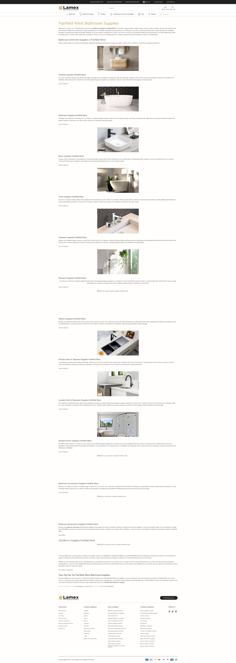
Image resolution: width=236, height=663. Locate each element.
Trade (85, 636)
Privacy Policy (63, 618)
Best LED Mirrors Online (147, 643)
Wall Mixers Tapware (146, 626)
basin (71, 161)
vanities (124, 80)
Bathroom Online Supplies (147, 638)
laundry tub (162, 403)
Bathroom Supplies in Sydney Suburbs (116, 646)
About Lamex (62, 610)
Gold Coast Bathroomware (115, 621)
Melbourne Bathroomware (115, 610)
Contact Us (62, 628)
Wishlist (61, 613)
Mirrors (86, 621)
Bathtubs (86, 613)
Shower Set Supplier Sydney (148, 631)
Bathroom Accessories (90, 638)
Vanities (86, 610)
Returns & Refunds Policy (66, 623)
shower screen (81, 444)
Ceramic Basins (144, 615)
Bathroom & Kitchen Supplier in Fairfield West (82, 39)
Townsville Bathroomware (115, 638)
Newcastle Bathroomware (115, 626)
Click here (71, 586)
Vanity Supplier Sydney (146, 610)
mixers (63, 405)
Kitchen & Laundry (89, 628)
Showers (86, 626)
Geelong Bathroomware (115, 633)
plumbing (86, 633)
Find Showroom (168, 598)
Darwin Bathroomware (114, 643)
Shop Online (62, 586)
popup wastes (89, 322)
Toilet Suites (143, 621)
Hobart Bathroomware (114, 636)
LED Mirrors (143, 623)
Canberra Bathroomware (115, 623)
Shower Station (144, 633)
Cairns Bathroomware (114, 641)
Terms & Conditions (64, 621)
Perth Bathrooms (112, 615)
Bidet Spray (87, 631)
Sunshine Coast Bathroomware (117, 628)
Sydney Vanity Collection (147, 646)
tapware (80, 240)
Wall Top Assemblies (146, 628)
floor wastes (100, 322)
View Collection (63, 84)
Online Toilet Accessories (147, 641)
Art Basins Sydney (145, 618)
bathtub (66, 120)
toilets (82, 200)
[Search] (158, 8)
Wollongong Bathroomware (116, 631)
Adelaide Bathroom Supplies (116, 618)
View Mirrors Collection (66, 570)
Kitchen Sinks (152, 362)
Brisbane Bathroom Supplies (116, 613)
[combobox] (134, 8)
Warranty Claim (63, 626)
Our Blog (61, 615)
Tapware (86, 623)
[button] (172, 8)
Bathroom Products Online (147, 636)
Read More (62, 535)
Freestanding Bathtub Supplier (149, 613)
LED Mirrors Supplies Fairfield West (77, 540)
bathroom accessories (98, 486)
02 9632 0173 (96, 586)
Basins (86, 615)
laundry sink (152, 403)
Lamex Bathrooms (76, 659)
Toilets (86, 618)
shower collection (68, 281)
